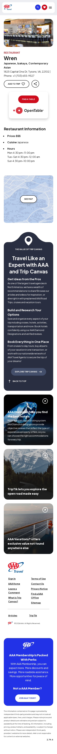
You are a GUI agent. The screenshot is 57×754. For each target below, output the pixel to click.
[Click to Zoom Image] (28, 33)
